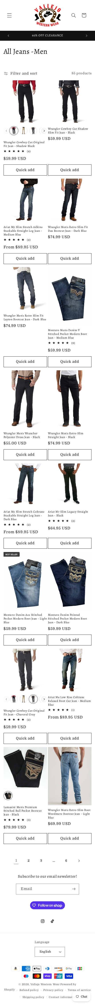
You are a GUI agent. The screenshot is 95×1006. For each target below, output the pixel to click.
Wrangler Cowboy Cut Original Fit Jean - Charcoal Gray (24, 712)
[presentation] (44, 131)
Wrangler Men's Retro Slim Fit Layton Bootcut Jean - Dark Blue (25, 317)
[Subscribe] (74, 889)
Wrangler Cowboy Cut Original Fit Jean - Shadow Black (24, 144)
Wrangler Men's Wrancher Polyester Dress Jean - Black (22, 435)
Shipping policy (33, 997)
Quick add (25, 170)
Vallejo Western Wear (45, 984)
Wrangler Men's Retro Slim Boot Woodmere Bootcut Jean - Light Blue (69, 814)
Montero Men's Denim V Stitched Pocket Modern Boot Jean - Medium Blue (67, 334)
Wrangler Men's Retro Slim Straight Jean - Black (66, 435)
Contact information (63, 997)
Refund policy (29, 990)
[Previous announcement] (8, 36)
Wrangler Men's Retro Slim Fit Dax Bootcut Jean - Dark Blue (68, 229)
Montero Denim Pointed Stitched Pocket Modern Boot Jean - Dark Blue (67, 618)
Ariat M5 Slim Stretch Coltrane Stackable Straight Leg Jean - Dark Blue (24, 515)
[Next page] (79, 861)
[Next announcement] (86, 36)
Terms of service (79, 990)
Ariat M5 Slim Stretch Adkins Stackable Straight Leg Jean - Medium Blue (23, 231)
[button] (9, 15)
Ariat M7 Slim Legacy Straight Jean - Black (68, 513)
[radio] (13, 130)
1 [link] (16, 861)
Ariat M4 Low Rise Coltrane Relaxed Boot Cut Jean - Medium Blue (69, 701)
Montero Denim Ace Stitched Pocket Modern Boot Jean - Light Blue (25, 618)
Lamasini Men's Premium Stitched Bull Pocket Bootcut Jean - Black (23, 811)
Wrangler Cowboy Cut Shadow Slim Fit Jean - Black (68, 131)
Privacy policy (53, 990)
